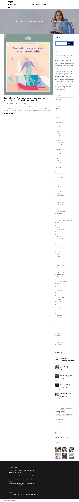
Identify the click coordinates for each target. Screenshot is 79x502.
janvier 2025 (58, 140)
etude (58, 258)
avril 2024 (58, 160)
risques (58, 326)
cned (58, 224)
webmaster (59, 346)
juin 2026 (58, 101)
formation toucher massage (63, 276)
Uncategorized (60, 342)
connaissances (69, 414)
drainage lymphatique (61, 238)
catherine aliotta (60, 218)
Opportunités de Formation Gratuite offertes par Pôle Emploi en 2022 (66, 395)
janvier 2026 (58, 113)
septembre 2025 (59, 122)
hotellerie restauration (61, 279)
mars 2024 (58, 162)
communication (60, 229)
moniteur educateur (61, 310)
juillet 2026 (58, 99)
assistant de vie (60, 202)
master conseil (60, 303)
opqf (58, 313)
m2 (58, 285)
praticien (59, 319)
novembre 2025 (59, 117)
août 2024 (58, 151)
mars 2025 (58, 135)
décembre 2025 (59, 115)
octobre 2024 (59, 147)
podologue (59, 315)
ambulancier (59, 193)
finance (58, 263)
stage (58, 333)
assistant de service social (62, 200)
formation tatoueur (61, 274)
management (60, 288)
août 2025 (58, 124)
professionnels (63, 427)
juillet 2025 (58, 126)
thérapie (59, 335)
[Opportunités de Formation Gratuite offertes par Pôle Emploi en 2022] (57, 395)
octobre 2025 (59, 119)
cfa (58, 222)
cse (58, 234)
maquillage (59, 290)
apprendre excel (60, 195)
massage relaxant (61, 297)
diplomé (59, 236)
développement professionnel (62, 419)
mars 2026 (58, 108)
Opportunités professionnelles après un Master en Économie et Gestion (66, 377)
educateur (59, 247)
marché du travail (65, 424)
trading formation (60, 337)
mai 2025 (58, 131)
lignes (58, 283)
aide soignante (60, 191)
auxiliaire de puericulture (62, 211)
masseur (59, 299)
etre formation (60, 256)
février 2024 (58, 165)
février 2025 (58, 138)
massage (59, 294)
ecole (7, 103)
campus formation (61, 215)
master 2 (59, 301)
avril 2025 (58, 133)
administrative (60, 179)
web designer (60, 344)
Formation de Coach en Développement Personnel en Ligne (66, 368)
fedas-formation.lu (13, 4)
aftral (58, 188)
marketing (59, 292)
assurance (59, 206)
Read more (34, 475)
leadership (58, 424)
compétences (61, 412)
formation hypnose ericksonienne (64, 270)
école (58, 245)
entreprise (59, 252)
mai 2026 (58, 104)
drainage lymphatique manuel (63, 240)
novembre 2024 (59, 144)
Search (69, 43)
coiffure (58, 227)
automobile (59, 209)
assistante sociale (60, 204)
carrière (62, 408)
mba (58, 306)
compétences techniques (60, 414)
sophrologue (59, 331)
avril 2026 (58, 106)
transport (59, 340)
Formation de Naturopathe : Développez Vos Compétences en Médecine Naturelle (24, 99)
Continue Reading (8, 113)
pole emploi (59, 317)
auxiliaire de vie (60, 213)
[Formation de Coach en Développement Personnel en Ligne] (57, 367)
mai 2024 (58, 158)
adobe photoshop (61, 182)
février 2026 (58, 110)
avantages (57, 408)
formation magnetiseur (62, 272)
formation (69, 422)
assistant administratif (61, 197)
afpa (58, 186)
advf (58, 184)
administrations (60, 177)
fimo (58, 261)
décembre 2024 (59, 142)
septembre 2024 (59, 149)
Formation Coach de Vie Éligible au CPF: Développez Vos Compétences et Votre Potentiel (67, 358)
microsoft (59, 308)
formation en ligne (61, 267)
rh (57, 324)
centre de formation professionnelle (64, 220)
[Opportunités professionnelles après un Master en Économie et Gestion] (57, 376)
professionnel (60, 322)
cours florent (59, 231)
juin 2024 (58, 156)
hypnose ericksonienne (62, 281)
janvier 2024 (58, 167)
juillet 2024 (58, 153)
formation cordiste (61, 265)
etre (58, 254)
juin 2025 (58, 129)
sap (58, 328)
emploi (58, 249)
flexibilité (62, 422)
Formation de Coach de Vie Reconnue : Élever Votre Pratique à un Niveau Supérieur (67, 386)
